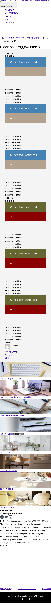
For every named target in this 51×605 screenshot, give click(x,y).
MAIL (7, 19)
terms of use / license (27, 589)
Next (6, 358)
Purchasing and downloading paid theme (17, 397)
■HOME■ (9, 10)
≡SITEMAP (10, 23)
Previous (8, 355)
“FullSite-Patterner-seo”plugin (12, 415)
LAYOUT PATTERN (8, 452)
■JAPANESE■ (11, 13)
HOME (3, 38)
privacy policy (6, 589)
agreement (46, 589)
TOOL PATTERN (7, 489)
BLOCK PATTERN (17, 38)
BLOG (8, 16)
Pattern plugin (6, 434)
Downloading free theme (10, 379)
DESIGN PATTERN (8, 471)
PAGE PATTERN (34, 38)
